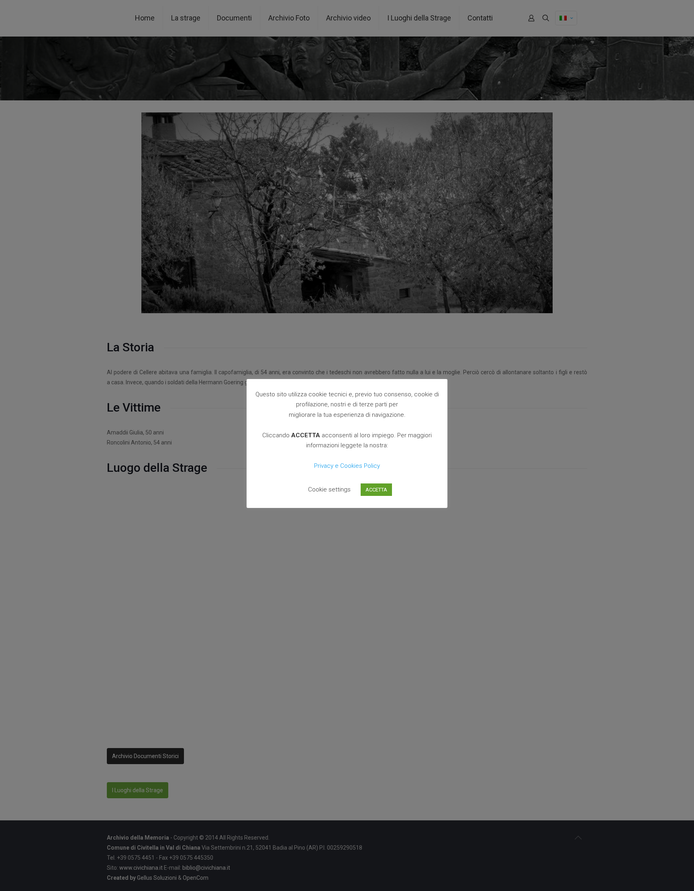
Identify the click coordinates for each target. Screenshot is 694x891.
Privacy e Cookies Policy (347, 465)
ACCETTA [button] (376, 490)
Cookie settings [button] (329, 489)
